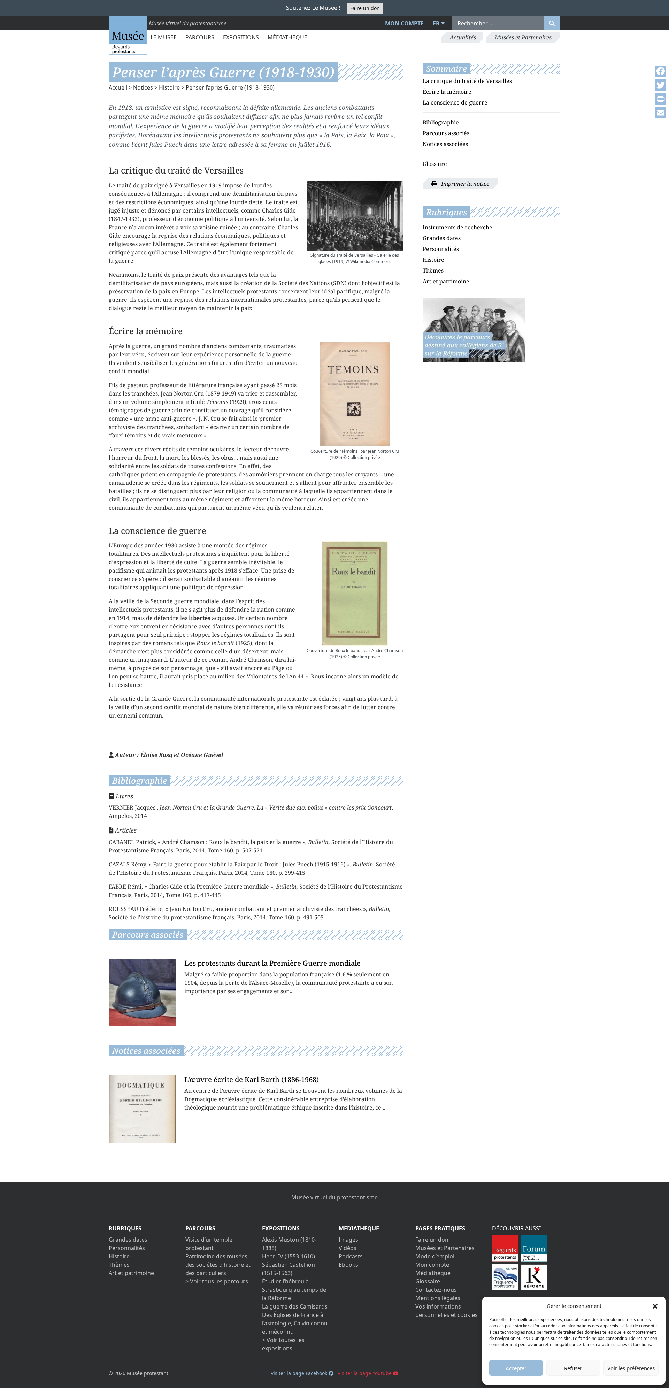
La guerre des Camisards (295, 1306)
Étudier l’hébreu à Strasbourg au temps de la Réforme (294, 1290)
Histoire (169, 87)
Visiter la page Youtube (365, 1373)
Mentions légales (437, 1298)
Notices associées (445, 144)
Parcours (199, 37)
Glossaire (435, 164)
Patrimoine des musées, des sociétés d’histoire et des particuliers (218, 1264)
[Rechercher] (552, 23)
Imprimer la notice (464, 183)
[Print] (661, 99)
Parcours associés (446, 133)
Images (348, 1239)
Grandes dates (442, 238)
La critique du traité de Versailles (467, 81)
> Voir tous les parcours (216, 1281)
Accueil (118, 87)
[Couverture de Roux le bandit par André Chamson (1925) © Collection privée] (355, 593)
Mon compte (404, 23)
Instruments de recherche (457, 227)
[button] (655, 1305)
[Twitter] (661, 85)
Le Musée (164, 37)
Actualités (463, 37)
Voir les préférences (631, 1368)
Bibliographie (441, 122)
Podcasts (351, 1256)
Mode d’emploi (434, 1256)
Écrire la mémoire (447, 91)
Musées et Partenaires (523, 37)
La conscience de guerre (455, 102)
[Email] (661, 113)
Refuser (573, 1368)
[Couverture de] (355, 394)
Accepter (516, 1368)
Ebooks (348, 1264)
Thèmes (433, 270)
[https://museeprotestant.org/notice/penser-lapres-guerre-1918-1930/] (474, 329)
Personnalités (441, 249)
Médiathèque (287, 37)
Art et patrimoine (446, 281)
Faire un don (365, 8)
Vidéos (347, 1248)
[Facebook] (661, 71)
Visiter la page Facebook (300, 1373)
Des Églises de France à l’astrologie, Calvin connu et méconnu (295, 1323)
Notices (143, 87)
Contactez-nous (436, 1290)
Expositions (241, 37)
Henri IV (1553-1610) (288, 1256)
